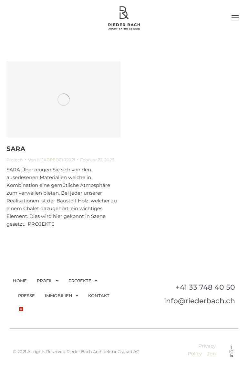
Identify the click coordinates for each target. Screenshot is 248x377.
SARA (15, 149)
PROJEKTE (79, 280)
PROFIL (45, 280)
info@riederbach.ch (199, 300)
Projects (14, 159)
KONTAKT (98, 295)
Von (51, 159)
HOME (20, 280)
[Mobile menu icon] (235, 17)
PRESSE (26, 295)
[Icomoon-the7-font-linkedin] (231, 356)
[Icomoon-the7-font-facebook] (231, 347)
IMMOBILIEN (58, 295)
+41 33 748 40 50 (205, 287)
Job (211, 353)
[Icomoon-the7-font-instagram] (231, 352)
